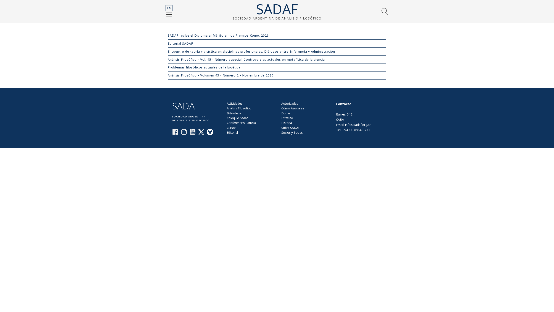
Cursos (231, 128)
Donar (285, 113)
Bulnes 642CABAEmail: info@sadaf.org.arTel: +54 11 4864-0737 (353, 117)
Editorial (232, 132)
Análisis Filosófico (239, 108)
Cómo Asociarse (292, 108)
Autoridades (289, 103)
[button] (169, 14)
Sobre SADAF (290, 128)
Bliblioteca (234, 113)
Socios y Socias (292, 132)
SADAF (277, 9)
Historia (286, 123)
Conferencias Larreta (241, 123)
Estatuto (287, 118)
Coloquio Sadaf (237, 118)
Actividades (234, 103)
